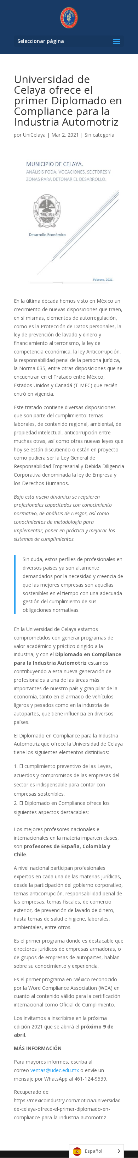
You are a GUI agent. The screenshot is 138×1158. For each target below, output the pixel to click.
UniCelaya (34, 134)
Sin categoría (99, 134)
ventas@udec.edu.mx (54, 1070)
